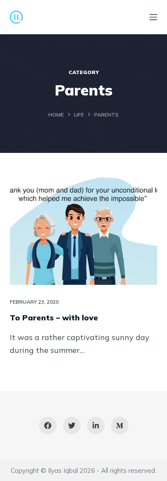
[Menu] (153, 17)
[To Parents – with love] (83, 229)
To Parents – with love (54, 318)
